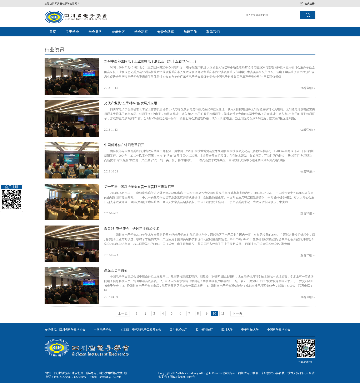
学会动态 (141, 31)
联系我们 (213, 31)
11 (222, 313)
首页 (52, 31)
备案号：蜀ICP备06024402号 (176, 376)
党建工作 (190, 31)
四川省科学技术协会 (72, 329)
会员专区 (118, 31)
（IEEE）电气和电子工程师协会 (140, 329)
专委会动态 (165, 31)
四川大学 (227, 329)
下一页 (237, 313)
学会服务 (95, 31)
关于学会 (72, 31)
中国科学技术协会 (278, 329)
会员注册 (310, 3)
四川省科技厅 (204, 329)
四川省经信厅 (178, 329)
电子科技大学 (250, 329)
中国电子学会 (102, 329)
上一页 (123, 313)
